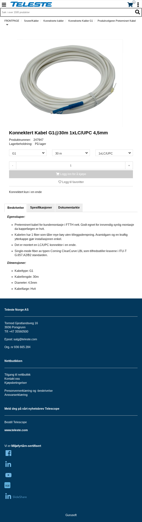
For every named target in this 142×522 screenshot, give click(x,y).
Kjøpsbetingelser (15, 382)
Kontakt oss (12, 378)
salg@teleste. (22, 339)
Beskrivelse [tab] (15, 207)
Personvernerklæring (18, 390)
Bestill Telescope (15, 422)
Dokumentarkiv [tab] (69, 207)
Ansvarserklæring (16, 394)
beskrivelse (45, 390)
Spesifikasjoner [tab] (41, 207)
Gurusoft (71, 515)
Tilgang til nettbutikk (17, 374)
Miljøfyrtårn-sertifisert (26, 445)
